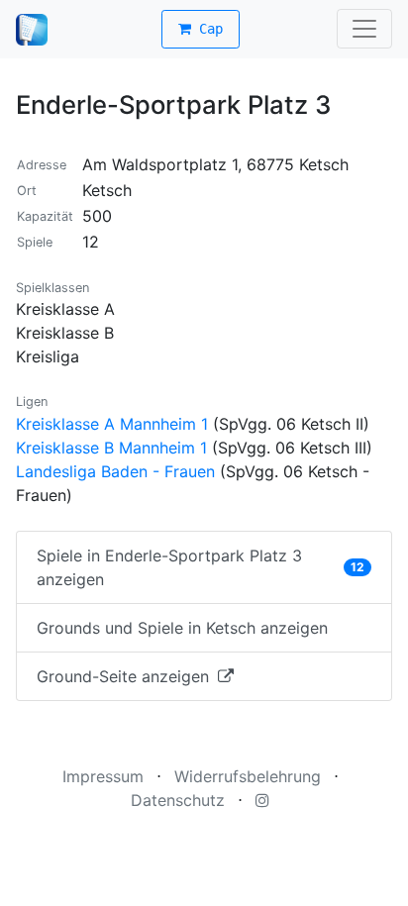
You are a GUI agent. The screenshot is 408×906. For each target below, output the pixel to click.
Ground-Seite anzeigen (125, 676)
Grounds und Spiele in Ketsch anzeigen (182, 628)
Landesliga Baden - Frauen (115, 471)
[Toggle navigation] (364, 29)
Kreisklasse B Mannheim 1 (111, 447)
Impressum (103, 776)
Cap (207, 29)
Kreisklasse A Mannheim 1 (112, 424)
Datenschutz (178, 800)
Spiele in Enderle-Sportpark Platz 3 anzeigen (200, 567)
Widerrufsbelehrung (247, 776)
